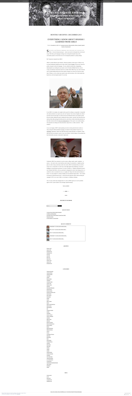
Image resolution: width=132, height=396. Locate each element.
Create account (49, 375)
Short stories (49, 344)
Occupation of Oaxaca (50, 334)
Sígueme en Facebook (66, 200)
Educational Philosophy (50, 287)
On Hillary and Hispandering (51, 213)
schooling (48, 343)
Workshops (48, 365)
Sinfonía (48, 347)
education (48, 286)
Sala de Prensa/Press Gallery (90, 1)
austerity (48, 277)
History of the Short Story (51, 304)
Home (19, 1)
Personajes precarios (50, 216)
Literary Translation (50, 316)
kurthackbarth (52, 226)
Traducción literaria (50, 358)
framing (48, 298)
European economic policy (51, 292)
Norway (48, 331)
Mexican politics (72, 45)
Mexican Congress (50, 322)
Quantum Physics (49, 341)
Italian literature (49, 307)
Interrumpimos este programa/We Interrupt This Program (46, 1)
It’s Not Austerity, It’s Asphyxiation (52, 218)
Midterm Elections (50, 329)
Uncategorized (67, 46)
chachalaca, (49, 131)
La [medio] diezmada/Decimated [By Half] (65, 1)
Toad (50, 232)
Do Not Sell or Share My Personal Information (74, 391)
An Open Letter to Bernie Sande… (61, 226)
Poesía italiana (49, 340)
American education (50, 271)
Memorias (48, 320)
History (48, 302)
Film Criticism (49, 295)
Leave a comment (66, 185)
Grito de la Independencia (63, 120)
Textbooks (48, 355)
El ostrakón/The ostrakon (79, 1)
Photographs (49, 337)
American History (49, 272)
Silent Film (48, 346)
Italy (47, 308)
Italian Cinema (49, 305)
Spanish (79, 45)
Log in (48, 376)
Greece (48, 299)
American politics (49, 274)
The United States (49, 356)
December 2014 (49, 263)
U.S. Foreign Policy (50, 359)
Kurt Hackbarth (25, 1)
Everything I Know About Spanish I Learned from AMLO (56, 215)
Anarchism (48, 275)
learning (48, 311)
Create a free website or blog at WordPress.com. (58, 391)
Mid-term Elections (50, 328)
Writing (48, 367)
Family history (49, 293)
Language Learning (64, 45)
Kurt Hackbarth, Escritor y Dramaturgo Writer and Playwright (66, 15)
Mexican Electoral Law (50, 323)
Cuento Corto (49, 283)
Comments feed (49, 379)
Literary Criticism (49, 314)
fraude (73, 64)
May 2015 (48, 257)
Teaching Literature (50, 353)
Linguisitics (48, 313)
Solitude (48, 349)
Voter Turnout (49, 364)
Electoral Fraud (49, 289)
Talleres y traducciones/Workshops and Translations (106, 1)
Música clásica (49, 319)
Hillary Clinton (49, 301)
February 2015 (49, 260)
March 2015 (49, 258)
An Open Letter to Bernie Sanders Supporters (54, 212)
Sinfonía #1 (32, 1)
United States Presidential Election (52, 362)
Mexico (76, 45)
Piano (48, 338)
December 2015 (49, 251)
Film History (49, 296)
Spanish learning (49, 352)
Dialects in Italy (49, 284)
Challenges (48, 280)
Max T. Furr (52, 229)
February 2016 (49, 248)
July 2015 (48, 254)
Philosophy (48, 335)
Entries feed (49, 378)
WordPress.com (49, 381)
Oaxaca (48, 332)
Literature (48, 317)
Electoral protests (49, 290)
